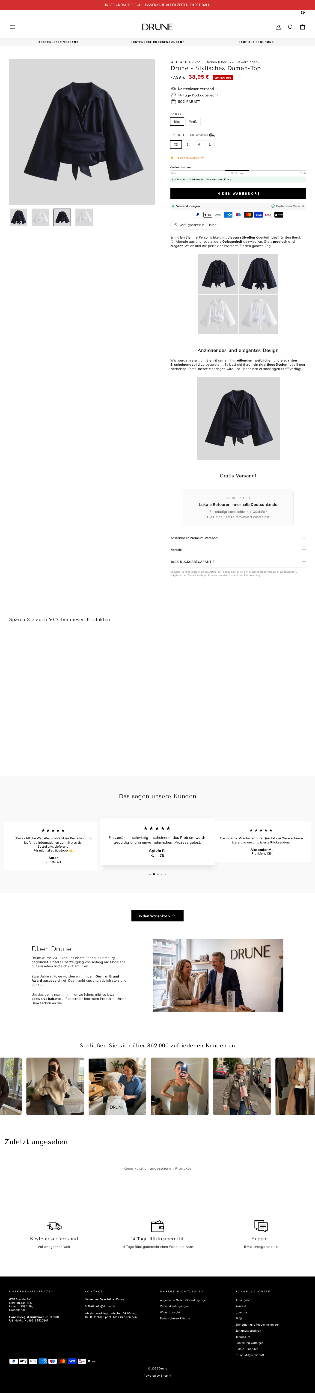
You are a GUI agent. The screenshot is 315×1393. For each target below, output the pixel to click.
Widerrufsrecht (170, 1312)
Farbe (176, 113)
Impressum (242, 1337)
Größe (189, 135)
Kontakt (176, 550)
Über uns (241, 1312)
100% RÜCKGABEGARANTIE (192, 562)
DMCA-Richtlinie (246, 1349)
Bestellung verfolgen (249, 1343)
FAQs (238, 1318)
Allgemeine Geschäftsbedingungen (184, 1300)
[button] (195, 225)
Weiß (193, 122)
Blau (177, 122)
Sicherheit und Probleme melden (257, 1324)
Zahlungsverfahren (248, 1330)
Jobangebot (243, 1300)
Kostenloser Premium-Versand (194, 538)
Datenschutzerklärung (175, 1318)
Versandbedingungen (174, 1306)
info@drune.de (266, 1247)
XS (176, 144)
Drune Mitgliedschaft (249, 1355)
